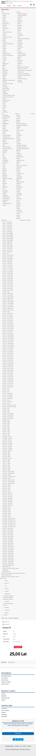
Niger (4, 77)
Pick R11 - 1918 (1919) (8, 545)
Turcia (18, 213)
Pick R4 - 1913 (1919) (8, 533)
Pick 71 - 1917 (6, 392)
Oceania (32, 113)
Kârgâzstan (5, 160)
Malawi (4, 65)
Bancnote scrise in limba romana (11, 568)
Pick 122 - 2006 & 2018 (8, 483)
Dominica (19, 40)
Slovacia (18, 203)
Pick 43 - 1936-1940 (8, 300)
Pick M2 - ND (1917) (7, 495)
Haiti (18, 50)
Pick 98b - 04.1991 (7, 438)
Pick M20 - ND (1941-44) (9, 523)
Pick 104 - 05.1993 (7, 448)
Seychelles (5, 87)
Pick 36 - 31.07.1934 (8, 285)
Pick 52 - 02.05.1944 (8, 327)
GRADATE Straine (5, 573)
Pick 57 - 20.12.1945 (8, 358)
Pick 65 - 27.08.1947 (8, 382)
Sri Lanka (5, 190)
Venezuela (20, 82)
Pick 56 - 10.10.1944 (8, 348)
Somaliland (5, 93)
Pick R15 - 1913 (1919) (8, 551)
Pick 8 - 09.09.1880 (8, 233)
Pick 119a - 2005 (7, 475)
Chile (18, 32)
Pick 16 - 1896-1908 (7, 247)
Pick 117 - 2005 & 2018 (8, 471)
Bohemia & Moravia (21, 123)
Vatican (18, 218)
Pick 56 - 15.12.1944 (8, 350)
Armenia (5, 118)
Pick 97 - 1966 (6, 435)
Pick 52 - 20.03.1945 (8, 330)
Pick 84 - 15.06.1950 (8, 413)
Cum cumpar (4, 678)
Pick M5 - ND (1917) (8, 500)
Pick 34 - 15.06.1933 (8, 282)
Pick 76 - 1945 (6, 400)
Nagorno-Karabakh (7, 178)
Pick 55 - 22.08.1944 (8, 347)
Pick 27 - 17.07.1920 (8, 270)
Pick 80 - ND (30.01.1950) (9, 407)
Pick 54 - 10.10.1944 (8, 342)
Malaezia (5, 170)
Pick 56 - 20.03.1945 (8, 352)
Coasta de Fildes (7, 32)
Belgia (18, 122)
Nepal (4, 180)
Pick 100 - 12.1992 (7, 440)
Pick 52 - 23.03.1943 (8, 325)
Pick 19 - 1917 (6, 253)
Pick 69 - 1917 (6, 388)
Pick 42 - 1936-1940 (8, 298)
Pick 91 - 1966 (6, 425)
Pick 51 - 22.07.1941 (8, 318)
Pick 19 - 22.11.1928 (7, 257)
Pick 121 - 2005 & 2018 (8, 481)
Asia (2, 113)
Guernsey (18, 153)
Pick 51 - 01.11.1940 (7, 315)
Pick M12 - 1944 (7, 510)
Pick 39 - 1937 (6, 292)
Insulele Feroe (20, 157)
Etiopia (4, 45)
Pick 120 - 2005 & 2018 (9, 480)
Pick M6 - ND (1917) (7, 501)
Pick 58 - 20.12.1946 (8, 368)
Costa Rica (20, 35)
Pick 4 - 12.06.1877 (7, 227)
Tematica (22, 573)
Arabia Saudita (6, 117)
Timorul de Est (6, 197)
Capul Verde (6, 28)
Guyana (19, 48)
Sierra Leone (6, 90)
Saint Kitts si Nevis (22, 68)
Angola (4, 17)
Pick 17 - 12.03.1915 (7, 248)
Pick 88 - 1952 (6, 420)
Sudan (4, 98)
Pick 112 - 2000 (6, 463)
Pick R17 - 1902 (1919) (8, 555)
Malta (17, 180)
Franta (18, 142)
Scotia (18, 200)
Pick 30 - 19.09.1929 (8, 275)
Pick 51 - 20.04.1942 (8, 320)
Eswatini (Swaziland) (8, 43)
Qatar (4, 185)
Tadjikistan (5, 192)
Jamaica (19, 57)
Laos (4, 165)
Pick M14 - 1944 (7, 513)
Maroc (4, 68)
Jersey (18, 168)
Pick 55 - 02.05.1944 (8, 345)
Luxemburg (19, 177)
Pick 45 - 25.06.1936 (8, 303)
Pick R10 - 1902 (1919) (8, 543)
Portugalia (19, 193)
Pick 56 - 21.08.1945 (8, 353)
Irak (3, 153)
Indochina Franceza (7, 148)
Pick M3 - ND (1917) (7, 496)
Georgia (5, 142)
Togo (4, 103)
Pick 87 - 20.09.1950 (8, 418)
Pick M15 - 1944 (7, 515)
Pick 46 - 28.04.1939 (8, 307)
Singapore (5, 187)
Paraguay (19, 63)
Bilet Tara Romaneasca (8, 565)
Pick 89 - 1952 (6, 422)
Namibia (5, 75)
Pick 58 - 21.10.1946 (8, 367)
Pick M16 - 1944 (7, 516)
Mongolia (5, 175)
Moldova (18, 183)
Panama (19, 62)
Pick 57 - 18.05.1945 (8, 357)
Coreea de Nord (7, 135)
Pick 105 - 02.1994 (7, 450)
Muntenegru (19, 187)
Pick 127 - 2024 (7, 491)
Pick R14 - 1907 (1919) (8, 550)
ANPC (24, 746)
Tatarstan (18, 210)
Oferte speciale (5, 698)
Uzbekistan (5, 200)
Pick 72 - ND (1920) (7, 393)
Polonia (18, 192)
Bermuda (19, 25)
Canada (19, 30)
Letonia (18, 172)
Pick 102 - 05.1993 (7, 445)
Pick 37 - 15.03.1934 (8, 287)
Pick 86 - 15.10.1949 (8, 417)
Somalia (4, 92)
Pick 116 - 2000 (6, 470)
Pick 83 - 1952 (6, 412)
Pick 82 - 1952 (6, 410)
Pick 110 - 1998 (6, 460)
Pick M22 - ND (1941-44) (9, 526)
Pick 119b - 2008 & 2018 (9, 476)
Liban (4, 167)
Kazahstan (5, 162)
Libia (4, 62)
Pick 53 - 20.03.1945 (8, 335)
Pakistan (5, 183)
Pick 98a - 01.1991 (7, 436)
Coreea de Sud (6, 137)
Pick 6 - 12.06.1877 (7, 230)
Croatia (18, 133)
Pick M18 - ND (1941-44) (9, 520)
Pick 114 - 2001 (6, 466)
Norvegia (18, 188)
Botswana (5, 22)
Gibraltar (18, 150)
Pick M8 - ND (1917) (7, 505)
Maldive (4, 173)
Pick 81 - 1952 (6, 408)
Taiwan (4, 193)
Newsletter (4, 716)
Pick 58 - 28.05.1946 (8, 365)
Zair (4, 108)
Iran (3, 155)
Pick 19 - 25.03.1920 (8, 255)
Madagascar (6, 63)
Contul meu (4, 708)
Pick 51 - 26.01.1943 (8, 322)
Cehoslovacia (19, 130)
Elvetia (18, 137)
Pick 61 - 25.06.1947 (8, 375)
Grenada (19, 45)
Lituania (18, 175)
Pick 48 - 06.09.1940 (8, 310)
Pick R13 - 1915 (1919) (8, 548)
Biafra (4, 20)
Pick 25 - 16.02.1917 (8, 267)
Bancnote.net (16, 749)
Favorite (3, 712)
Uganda (4, 107)
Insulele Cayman (21, 53)
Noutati (3, 700)
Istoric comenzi (5, 710)
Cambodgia (5, 130)
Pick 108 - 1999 (6, 455)
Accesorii (8, 576)
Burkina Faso (6, 23)
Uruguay (19, 80)
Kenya (4, 57)
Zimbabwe (5, 112)
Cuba (18, 37)
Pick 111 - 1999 (6, 461)
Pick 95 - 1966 (6, 431)
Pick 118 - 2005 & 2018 (8, 473)
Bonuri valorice (6, 571)
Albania (18, 115)
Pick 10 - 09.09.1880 (8, 237)
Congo (4, 35)
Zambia (4, 110)
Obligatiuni (5, 570)
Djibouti (5, 38)
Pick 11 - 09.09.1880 (8, 238)
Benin (4, 18)
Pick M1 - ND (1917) (7, 493)
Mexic (18, 58)
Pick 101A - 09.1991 (7, 443)
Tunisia (4, 105)
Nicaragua (20, 60)
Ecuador (19, 42)
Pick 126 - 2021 (6, 490)
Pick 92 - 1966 (6, 427)
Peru (18, 65)
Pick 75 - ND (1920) (8, 398)
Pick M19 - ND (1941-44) (9, 521)
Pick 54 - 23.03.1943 (8, 337)
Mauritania (5, 70)
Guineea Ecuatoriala (8, 55)
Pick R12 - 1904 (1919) (8, 546)
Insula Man (19, 155)
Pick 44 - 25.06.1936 (8, 302)
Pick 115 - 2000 (6, 468)
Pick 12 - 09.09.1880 (8, 240)
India (4, 145)
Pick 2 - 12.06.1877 (7, 223)
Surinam (19, 77)
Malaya (4, 172)
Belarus (18, 120)
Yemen (4, 205)
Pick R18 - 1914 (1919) (8, 556)
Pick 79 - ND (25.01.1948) (9, 405)
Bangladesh (6, 123)
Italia (17, 163)
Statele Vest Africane (8, 97)
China (4, 133)
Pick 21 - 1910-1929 (7, 260)
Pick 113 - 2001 (6, 465)
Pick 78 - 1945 (6, 403)
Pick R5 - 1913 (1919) (8, 535)
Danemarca (19, 135)
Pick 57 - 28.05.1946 (8, 360)
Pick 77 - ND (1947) (7, 402)
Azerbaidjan (6, 120)
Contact (17, 576)
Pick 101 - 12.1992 (7, 441)
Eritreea (5, 42)
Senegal (5, 85)
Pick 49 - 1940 (6, 312)
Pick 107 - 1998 (6, 453)
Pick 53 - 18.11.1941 (7, 332)
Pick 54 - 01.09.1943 (8, 338)
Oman (4, 182)
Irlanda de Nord (20, 160)
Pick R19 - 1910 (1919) (8, 558)
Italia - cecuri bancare (21, 165)
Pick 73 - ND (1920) (7, 395)
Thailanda (5, 195)
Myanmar (5, 177)
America (18, 12)
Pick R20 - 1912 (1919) (8, 560)
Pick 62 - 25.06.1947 (8, 377)
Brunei (4, 127)
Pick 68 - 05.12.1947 (8, 387)
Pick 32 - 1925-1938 (8, 278)
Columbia (19, 33)
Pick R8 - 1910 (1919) (8, 540)
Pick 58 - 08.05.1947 (8, 370)
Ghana (4, 50)
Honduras (19, 52)
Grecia (18, 152)
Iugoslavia (19, 167)
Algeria (4, 15)
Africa (2, 12)
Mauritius (5, 72)
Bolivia (19, 27)
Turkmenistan (6, 198)
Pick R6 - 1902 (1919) (8, 536)
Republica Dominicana (23, 67)
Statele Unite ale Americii (23, 75)
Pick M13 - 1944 (7, 511)
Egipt (4, 40)
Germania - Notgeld (21, 145)
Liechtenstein (20, 173)
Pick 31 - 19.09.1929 (8, 277)
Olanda (18, 190)
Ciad (4, 30)
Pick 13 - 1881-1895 (7, 242)
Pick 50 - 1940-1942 (8, 313)
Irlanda (18, 158)
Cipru (17, 132)
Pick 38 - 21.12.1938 (8, 290)
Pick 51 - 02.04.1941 (8, 317)
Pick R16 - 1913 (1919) (8, 553)
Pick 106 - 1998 (6, 451)
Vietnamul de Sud (7, 203)
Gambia (4, 48)
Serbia (18, 202)
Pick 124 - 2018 (6, 486)
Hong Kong (5, 143)
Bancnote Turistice (15, 573)
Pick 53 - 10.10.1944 (8, 333)
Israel (4, 157)
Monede (3, 576)
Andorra (18, 117)
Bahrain (4, 122)
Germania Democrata (21, 147)
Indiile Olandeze (7, 147)
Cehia (17, 128)
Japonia (4, 158)
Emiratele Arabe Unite (8, 138)
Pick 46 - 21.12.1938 (8, 305)
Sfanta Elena (6, 88)
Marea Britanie (20, 182)
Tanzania (5, 102)
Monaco (18, 185)
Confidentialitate (9, 746)
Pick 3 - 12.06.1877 (7, 225)
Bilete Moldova (6, 566)
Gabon (4, 47)
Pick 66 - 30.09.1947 (8, 383)
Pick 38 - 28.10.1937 (8, 288)
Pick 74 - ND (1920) (8, 397)
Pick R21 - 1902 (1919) (8, 561)
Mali (4, 67)
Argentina (20, 17)
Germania (18, 143)
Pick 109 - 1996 (6, 456)
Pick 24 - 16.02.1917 (8, 265)
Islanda (18, 162)
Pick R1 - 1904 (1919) (8, 528)
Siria (4, 188)
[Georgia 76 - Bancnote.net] (6, 622)
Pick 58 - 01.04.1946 (8, 363)
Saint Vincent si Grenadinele (24, 70)
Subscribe (18, 733)
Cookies (17, 746)
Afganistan (5, 115)
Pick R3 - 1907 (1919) (8, 531)
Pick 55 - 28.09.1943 (8, 343)
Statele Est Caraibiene (23, 73)
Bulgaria (18, 127)
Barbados (19, 22)
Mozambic (5, 73)
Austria (18, 118)
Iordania (5, 152)
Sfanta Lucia (20, 72)
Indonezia (5, 150)
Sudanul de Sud (6, 100)
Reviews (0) (11, 662)
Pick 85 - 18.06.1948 (8, 415)
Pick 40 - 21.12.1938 (8, 295)
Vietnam (5, 202)
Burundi (4, 25)
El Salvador (20, 43)
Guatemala (20, 47)
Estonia (18, 138)
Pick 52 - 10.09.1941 (8, 323)
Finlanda (18, 140)
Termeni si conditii (6, 682)
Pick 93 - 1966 (6, 428)
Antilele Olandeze (22, 15)
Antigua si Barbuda (22, 13)
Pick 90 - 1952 (6, 423)
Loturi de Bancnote (6, 575)
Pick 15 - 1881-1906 (7, 245)
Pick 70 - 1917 (6, 390)
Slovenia (18, 205)
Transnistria (19, 212)
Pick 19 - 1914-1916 (7, 252)
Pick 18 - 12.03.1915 (7, 250)
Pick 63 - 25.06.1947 (8, 378)
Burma (4, 128)
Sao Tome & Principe (8, 83)
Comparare (4, 714)
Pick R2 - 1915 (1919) (8, 530)
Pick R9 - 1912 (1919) (8, 541)
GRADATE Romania (25, 220)
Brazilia (19, 28)
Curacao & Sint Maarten (23, 38)
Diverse (13, 576)
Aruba (19, 18)
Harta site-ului (5, 684)
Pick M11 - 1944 (6, 508)
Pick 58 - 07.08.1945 (8, 362)
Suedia (18, 208)
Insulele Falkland (21, 55)
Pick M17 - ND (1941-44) (9, 518)
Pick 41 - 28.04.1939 (8, 297)
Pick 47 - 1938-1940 (8, 308)
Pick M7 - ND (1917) (7, 503)
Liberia (4, 60)
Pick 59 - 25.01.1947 (8, 372)
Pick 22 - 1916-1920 (7, 262)
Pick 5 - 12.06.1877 (7, 228)
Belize (19, 23)
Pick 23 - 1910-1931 (7, 263)
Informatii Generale (6, 676)
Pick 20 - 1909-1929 (8, 258)
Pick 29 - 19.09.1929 (8, 273)
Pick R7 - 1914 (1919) (8, 538)
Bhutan (4, 125)
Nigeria (4, 78)
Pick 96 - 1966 (6, 433)
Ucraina (18, 215)
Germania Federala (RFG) (22, 148)
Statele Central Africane (9, 95)
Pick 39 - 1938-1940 (8, 293)
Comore (5, 33)
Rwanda (5, 82)
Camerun (5, 27)
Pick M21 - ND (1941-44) (9, 525)
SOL (21, 746)
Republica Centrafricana (9, 80)
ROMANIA (19, 195)
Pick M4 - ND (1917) (8, 498)
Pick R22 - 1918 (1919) (8, 563)
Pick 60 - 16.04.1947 (8, 373)
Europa (17, 113)
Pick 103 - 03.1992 (7, 446)
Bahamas (19, 20)
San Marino (19, 198)
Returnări (3, 696)
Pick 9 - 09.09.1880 (8, 235)
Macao (4, 168)
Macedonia (19, 178)
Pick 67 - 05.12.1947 (8, 385)
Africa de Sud (6, 13)
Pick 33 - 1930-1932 (8, 280)
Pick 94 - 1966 (6, 430)
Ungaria (18, 217)
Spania (18, 207)
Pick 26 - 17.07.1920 (8, 268)
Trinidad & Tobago (22, 78)
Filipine (4, 140)
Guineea (5, 52)
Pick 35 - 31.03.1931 (8, 283)
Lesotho (5, 58)
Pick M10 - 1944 (7, 506)
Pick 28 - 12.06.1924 (8, 272)
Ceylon (4, 132)
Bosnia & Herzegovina (22, 125)
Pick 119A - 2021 (7, 478)
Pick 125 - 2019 (6, 488)
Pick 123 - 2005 (7, 485)
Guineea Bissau (6, 53)
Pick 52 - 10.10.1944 (8, 328)
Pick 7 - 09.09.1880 (7, 232)
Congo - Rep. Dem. (7, 37)
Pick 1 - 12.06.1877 (7, 222)
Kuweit (4, 163)
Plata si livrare (5, 680)
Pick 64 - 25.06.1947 (8, 380)
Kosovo (18, 170)
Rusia (17, 197)
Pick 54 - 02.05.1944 (8, 340)
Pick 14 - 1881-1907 (7, 243)
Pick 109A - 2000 (7, 458)
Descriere (4, 662)
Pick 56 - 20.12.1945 (8, 355)
